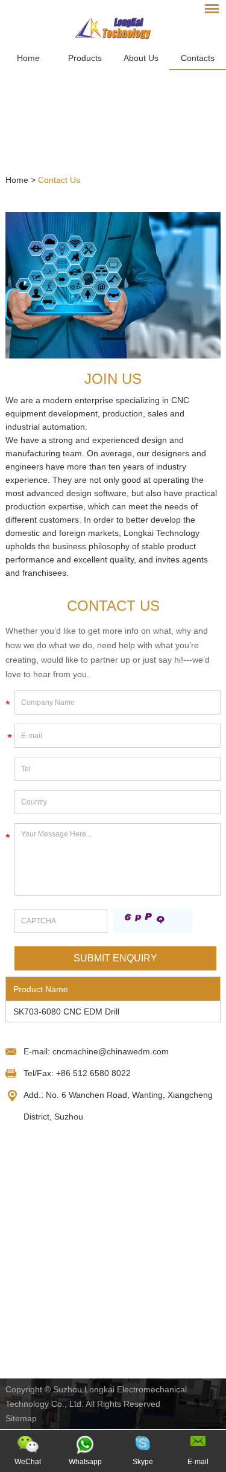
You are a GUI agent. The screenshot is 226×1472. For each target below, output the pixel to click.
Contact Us (59, 180)
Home (28, 58)
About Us (141, 58)
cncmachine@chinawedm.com (110, 1051)
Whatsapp (85, 1462)
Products (85, 58)
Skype (143, 1462)
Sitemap (21, 1418)
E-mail (198, 1462)
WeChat (27, 1462)
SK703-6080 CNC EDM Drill (66, 1011)
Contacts (198, 58)
